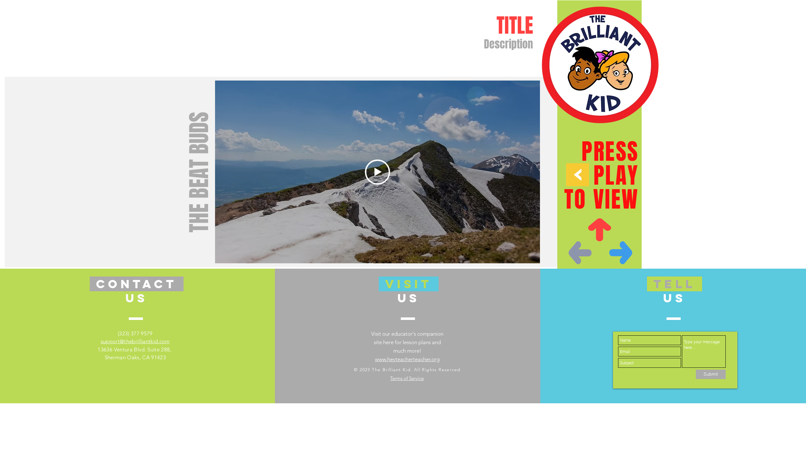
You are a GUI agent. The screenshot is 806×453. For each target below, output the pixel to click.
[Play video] (377, 172)
